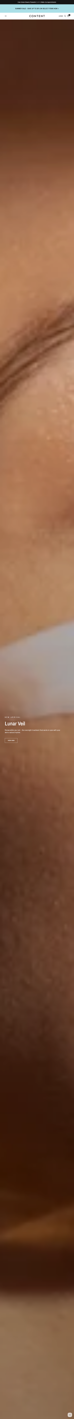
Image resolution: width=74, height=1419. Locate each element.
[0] (68, 16)
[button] (11, 740)
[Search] (65, 16)
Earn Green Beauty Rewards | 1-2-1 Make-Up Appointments (37, 2)
